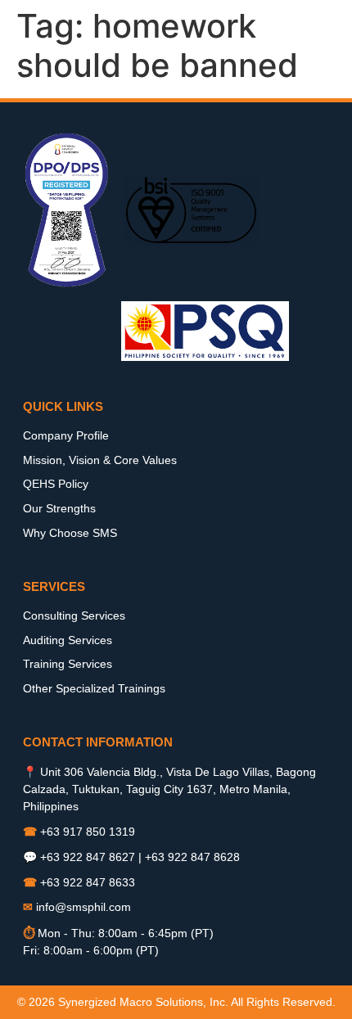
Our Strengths (59, 508)
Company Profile (66, 435)
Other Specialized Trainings (94, 688)
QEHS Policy (55, 483)
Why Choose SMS (70, 532)
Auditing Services (67, 640)
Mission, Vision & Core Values (100, 460)
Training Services (67, 663)
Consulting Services (74, 615)
